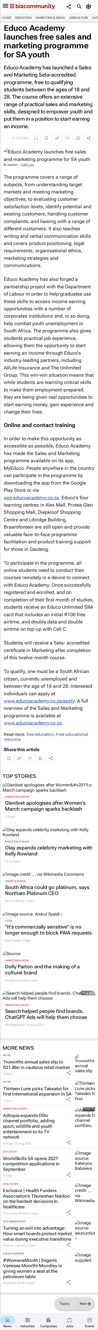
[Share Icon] (68, 1072)
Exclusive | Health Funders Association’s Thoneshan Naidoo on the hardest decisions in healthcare (36, 1198)
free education (40, 734)
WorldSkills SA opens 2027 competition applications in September (31, 1164)
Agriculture (78, 18)
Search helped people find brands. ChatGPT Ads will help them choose (46, 1014)
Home (6, 18)
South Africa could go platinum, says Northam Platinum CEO (47, 890)
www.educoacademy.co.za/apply (39, 701)
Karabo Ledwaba (16, 980)
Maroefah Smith (14, 1283)
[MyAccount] (89, 6)
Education (23, 18)
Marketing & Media (50, 18)
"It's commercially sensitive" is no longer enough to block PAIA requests (48, 930)
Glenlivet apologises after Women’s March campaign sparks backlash (45, 806)
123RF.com (27, 164)
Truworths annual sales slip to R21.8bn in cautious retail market (36, 1064)
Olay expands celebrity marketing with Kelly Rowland (48, 851)
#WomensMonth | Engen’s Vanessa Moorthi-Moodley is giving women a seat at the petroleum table (32, 1268)
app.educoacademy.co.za (31, 498)
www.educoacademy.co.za (33, 723)
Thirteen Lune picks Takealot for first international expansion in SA (37, 1091)
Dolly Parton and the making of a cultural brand (42, 970)
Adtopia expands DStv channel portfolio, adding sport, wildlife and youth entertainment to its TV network (29, 1126)
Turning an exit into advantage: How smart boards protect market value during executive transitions (37, 1233)
